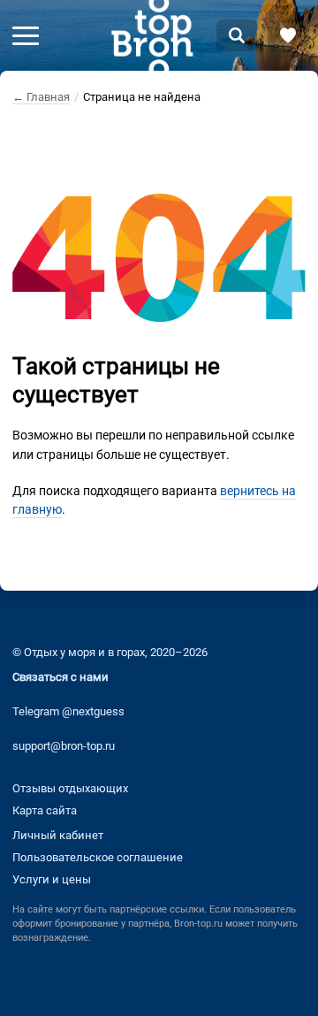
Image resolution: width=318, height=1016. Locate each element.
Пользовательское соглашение (97, 857)
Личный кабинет (57, 835)
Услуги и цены (51, 879)
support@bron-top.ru (63, 745)
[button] (26, 35)
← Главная (41, 96)
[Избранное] (288, 35)
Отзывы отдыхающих (70, 788)
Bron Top (152, 35)
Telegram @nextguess (68, 711)
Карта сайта (44, 810)
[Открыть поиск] (236, 35)
